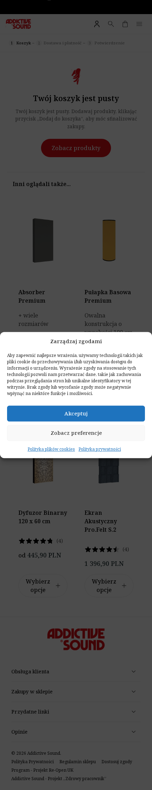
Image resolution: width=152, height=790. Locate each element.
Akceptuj (76, 413)
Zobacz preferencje (76, 432)
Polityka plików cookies (51, 449)
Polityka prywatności (99, 449)
